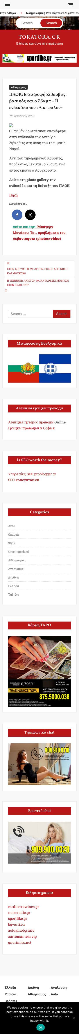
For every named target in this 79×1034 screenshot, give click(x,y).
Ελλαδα (13, 586)
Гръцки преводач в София (31, 428)
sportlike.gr (17, 918)
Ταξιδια (13, 594)
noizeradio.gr (19, 912)
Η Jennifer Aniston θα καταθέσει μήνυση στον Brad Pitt (38, 283)
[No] (73, 1018)
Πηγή (13, 195)
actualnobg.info (21, 930)
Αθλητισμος (18, 87)
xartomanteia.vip (22, 936)
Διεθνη (13, 577)
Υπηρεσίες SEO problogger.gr (32, 474)
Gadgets (14, 534)
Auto (11, 526)
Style (11, 543)
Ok (41, 1027)
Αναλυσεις (15, 569)
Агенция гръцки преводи (31, 422)
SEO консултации (23, 479)
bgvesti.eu (16, 924)
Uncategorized (18, 552)
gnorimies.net (19, 942)
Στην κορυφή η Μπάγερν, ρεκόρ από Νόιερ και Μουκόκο (37, 271)
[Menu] (6, 4)
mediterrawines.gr (23, 906)
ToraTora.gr (39, 37)
